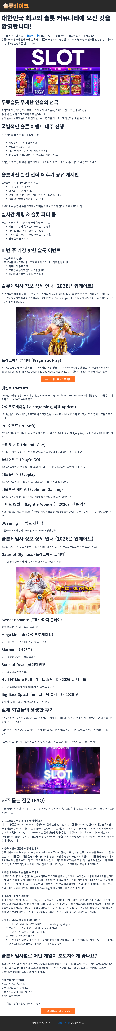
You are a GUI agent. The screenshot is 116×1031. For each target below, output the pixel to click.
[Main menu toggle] (110, 6)
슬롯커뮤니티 (33, 35)
